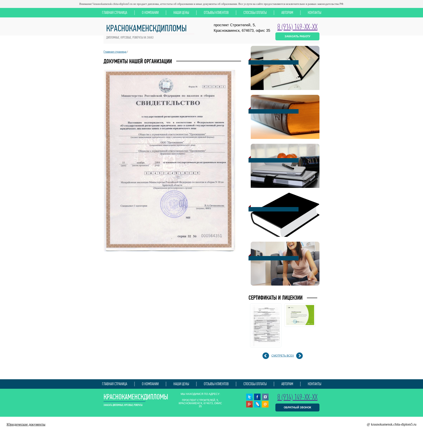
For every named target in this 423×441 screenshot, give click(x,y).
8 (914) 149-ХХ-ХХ (297, 26)
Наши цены (181, 12)
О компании (150, 12)
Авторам (287, 12)
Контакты (314, 12)
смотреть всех (282, 355)
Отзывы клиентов (216, 12)
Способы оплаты (255, 12)
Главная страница (114, 12)
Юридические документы (26, 424)
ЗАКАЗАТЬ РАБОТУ (297, 36)
